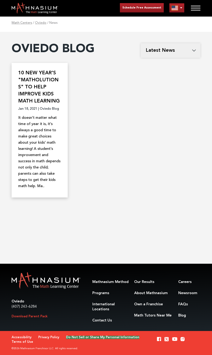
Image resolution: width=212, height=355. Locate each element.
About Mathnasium (151, 293)
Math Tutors (153, 315)
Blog (182, 315)
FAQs (183, 304)
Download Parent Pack (30, 316)
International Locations (103, 306)
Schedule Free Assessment (141, 7)
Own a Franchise (148, 304)
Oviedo (40, 23)
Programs (100, 293)
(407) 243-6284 (24, 306)
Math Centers (22, 23)
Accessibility (21, 337)
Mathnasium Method (110, 282)
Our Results (144, 282)
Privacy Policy (48, 337)
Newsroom (187, 293)
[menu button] (176, 7)
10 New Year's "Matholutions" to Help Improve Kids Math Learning (39, 87)
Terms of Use (22, 342)
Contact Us (102, 320)
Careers (185, 282)
